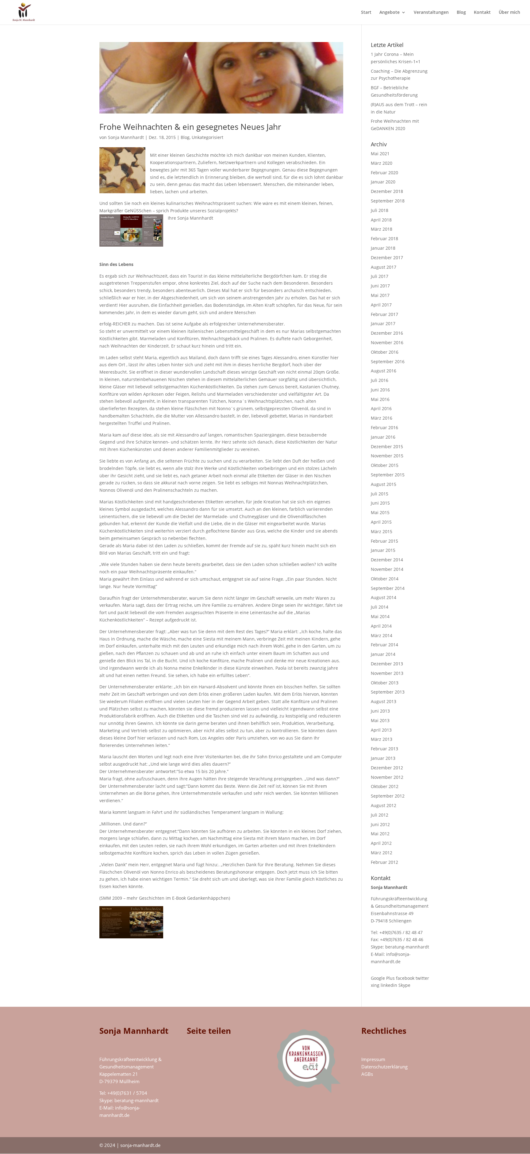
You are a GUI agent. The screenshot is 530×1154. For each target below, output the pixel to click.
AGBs (367, 1074)
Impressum (373, 1059)
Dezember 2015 (387, 446)
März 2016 (381, 418)
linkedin (389, 985)
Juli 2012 (379, 815)
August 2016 (383, 371)
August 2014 (383, 597)
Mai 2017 (380, 295)
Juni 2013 (380, 711)
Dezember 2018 (387, 191)
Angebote (389, 12)
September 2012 (388, 796)
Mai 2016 (380, 399)
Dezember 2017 (387, 257)
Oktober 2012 (384, 786)
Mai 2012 (380, 834)
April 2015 (381, 522)
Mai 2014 (380, 616)
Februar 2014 (384, 645)
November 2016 (387, 342)
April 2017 (381, 305)
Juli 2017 (379, 276)
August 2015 (383, 484)
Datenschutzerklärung (384, 1067)
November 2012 (387, 777)
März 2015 (381, 531)
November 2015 (387, 456)
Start (366, 12)
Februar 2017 (384, 314)
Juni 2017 (380, 286)
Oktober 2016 (384, 352)
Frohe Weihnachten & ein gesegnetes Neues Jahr (190, 126)
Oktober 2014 (384, 579)
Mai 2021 (380, 153)
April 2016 (381, 408)
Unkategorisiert (207, 137)
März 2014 (381, 635)
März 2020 (381, 163)
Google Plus (383, 978)
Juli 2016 (379, 380)
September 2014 (388, 588)
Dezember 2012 (387, 768)
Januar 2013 (383, 758)
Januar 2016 (383, 437)
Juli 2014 (379, 607)
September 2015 (388, 475)
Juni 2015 (380, 503)
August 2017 (383, 267)
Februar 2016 (384, 427)
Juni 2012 (380, 824)
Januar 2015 (383, 550)
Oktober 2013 (384, 683)
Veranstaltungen (431, 12)
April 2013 (381, 730)
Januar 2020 (383, 182)
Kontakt (482, 12)
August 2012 (383, 805)
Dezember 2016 (387, 333)
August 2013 (383, 701)
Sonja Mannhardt (126, 137)
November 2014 (387, 569)
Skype (404, 985)
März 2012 (381, 853)
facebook (405, 978)
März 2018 (381, 229)
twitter (422, 978)
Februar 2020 (384, 172)
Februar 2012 (384, 862)
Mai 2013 (380, 720)
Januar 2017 (383, 323)
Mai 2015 (380, 512)
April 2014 (381, 626)
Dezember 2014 (387, 560)
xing (375, 985)
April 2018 (381, 220)
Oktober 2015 (384, 465)
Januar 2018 (383, 248)
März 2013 (381, 739)
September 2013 (388, 692)
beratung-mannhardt (407, 947)
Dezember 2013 (387, 664)
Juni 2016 (380, 390)
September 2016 (388, 361)
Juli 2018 (379, 210)
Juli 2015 (379, 494)
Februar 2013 (384, 749)
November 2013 (387, 673)
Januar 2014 (383, 654)
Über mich (509, 12)
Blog (461, 12)
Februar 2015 (384, 541)
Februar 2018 (384, 238)
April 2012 (381, 843)
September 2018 (388, 201)
